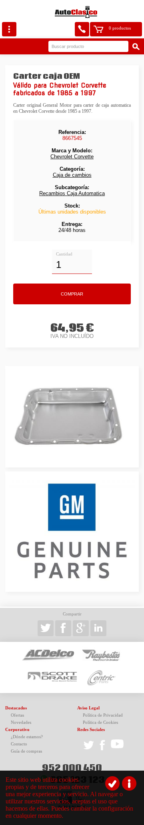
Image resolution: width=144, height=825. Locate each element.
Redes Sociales (91, 729)
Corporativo (17, 729)
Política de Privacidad (103, 715)
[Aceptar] (112, 783)
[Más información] (129, 783)
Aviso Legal (88, 708)
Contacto (19, 744)
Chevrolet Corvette (72, 157)
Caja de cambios (72, 175)
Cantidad (64, 254)
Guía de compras (26, 751)
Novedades (21, 722)
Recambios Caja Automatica (72, 193)
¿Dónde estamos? (27, 737)
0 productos (120, 28)
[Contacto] (82, 29)
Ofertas (17, 715)
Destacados (16, 708)
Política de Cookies (100, 722)
